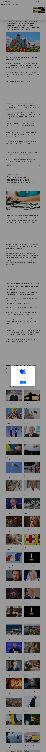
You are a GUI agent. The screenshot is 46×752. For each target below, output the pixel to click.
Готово (23, 382)
